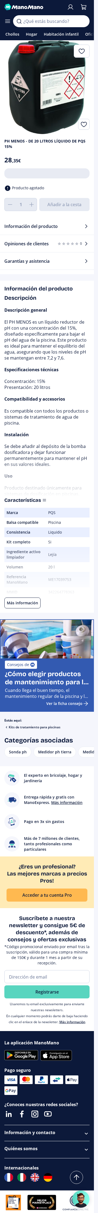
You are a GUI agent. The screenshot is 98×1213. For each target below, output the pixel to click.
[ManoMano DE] (48, 1177)
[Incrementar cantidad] (31, 204)
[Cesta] (84, 7)
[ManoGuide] (81, 1199)
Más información (72, 1022)
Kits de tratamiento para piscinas (34, 727)
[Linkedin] (8, 1114)
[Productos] (7, 21)
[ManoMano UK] (34, 1177)
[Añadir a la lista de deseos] (84, 124)
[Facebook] (21, 1114)
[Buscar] (19, 21)
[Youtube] (48, 1114)
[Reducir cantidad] (9, 204)
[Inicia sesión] (70, 7)
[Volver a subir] (76, 1177)
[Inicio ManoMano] (33, 7)
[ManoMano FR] (8, 1177)
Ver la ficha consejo (64, 703)
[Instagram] (34, 1114)
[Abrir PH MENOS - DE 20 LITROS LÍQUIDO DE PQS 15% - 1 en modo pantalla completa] (47, 87)
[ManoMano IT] (21, 1177)
